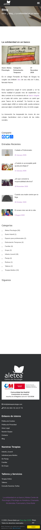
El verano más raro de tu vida (25, 210)
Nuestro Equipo (7, 432)
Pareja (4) (8, 258)
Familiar (4, 462)
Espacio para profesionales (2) (15, 238)
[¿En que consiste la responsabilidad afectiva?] (7, 182)
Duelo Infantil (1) (10, 234)
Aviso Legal (6, 428)
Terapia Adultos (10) (12, 270)
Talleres (4, 482)
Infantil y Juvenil (7, 452)
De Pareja (5, 459)
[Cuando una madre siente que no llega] (7, 198)
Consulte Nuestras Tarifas (10, 486)
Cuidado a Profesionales (23, 150)
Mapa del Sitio (34, 522)
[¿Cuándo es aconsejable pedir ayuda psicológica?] (7, 167)
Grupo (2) (8, 250)
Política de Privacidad (9, 424)
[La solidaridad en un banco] (20, 55)
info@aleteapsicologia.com (12, 404)
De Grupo (5, 466)
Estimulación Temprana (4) (14, 242)
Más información (17, 528)
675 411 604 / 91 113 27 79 (13, 408)
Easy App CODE (25, 520)
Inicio (4, 13)
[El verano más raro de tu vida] (7, 212)
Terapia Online (7, 479)
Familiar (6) (9, 246)
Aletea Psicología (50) (12, 230)
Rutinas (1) (9, 262)
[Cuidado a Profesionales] (7, 152)
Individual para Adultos (9, 455)
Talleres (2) (9, 266)
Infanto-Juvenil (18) (11, 254)
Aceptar (33, 527)
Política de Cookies (8, 421)
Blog (11, 13)
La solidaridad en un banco (27, 13)
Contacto (5, 435)
